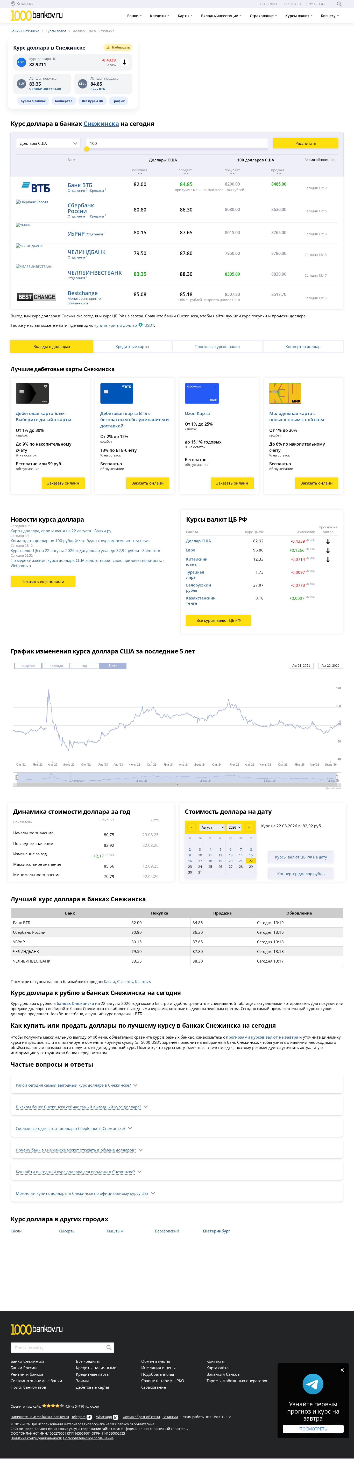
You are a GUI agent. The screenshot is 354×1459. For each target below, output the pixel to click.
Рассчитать (305, 143)
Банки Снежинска (25, 31)
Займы (82, 1380)
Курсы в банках (33, 101)
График (118, 101)
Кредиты (158, 15)
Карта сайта (218, 1367)
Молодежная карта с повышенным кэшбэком (296, 416)
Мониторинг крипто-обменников (85, 300)
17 (200, 860)
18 (210, 860)
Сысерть (125, 981)
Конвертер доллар (303, 346)
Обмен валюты (155, 1361)
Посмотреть (313, 1429)
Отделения (76, 190)
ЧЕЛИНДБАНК (86, 252)
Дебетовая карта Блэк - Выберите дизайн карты (43, 416)
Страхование (262, 15)
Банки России (24, 1367)
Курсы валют (297, 15)
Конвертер (64, 101)
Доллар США (198, 540)
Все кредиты (88, 1361)
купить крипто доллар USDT (124, 325)
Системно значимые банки (36, 1380)
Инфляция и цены (158, 1367)
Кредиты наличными (96, 1367)
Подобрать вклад (157, 1374)
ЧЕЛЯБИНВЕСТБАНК (45, 89)
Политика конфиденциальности (36, 1438)
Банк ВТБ (97, 89)
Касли (109, 981)
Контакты (216, 1361)
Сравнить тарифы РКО (162, 1380)
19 (220, 860)
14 (241, 855)
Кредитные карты (132, 346)
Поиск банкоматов (28, 1387)
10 (200, 855)
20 (230, 860)
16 (190, 860)
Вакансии (170, 1416)
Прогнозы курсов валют (217, 346)
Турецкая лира (195, 574)
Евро (190, 550)
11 (210, 855)
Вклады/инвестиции (220, 15)
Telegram (79, 1416)
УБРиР (76, 233)
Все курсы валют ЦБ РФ (218, 620)
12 (220, 855)
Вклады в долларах (51, 346)
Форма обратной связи (141, 1416)
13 (230, 855)
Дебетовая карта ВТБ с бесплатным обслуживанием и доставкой (134, 419)
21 (241, 860)
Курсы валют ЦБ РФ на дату (301, 857)
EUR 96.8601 (291, 4)
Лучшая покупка (42, 78)
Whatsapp (104, 1416)
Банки (133, 15)
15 (251, 855)
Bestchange (83, 293)
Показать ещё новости (43, 581)
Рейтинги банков (27, 1374)
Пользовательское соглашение (88, 1438)
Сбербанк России (81, 208)
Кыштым (143, 981)
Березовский (167, 1230)
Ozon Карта (197, 413)
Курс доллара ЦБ (42, 59)
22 (251, 860)
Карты (184, 15)
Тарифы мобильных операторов (237, 1380)
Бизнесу (329, 15)
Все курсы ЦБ (92, 101)
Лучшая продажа (104, 78)
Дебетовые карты (92, 1387)
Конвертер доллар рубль (301, 873)
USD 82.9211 (267, 4)
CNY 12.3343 (315, 4)
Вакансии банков (223, 1374)
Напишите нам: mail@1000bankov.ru (40, 1416)
